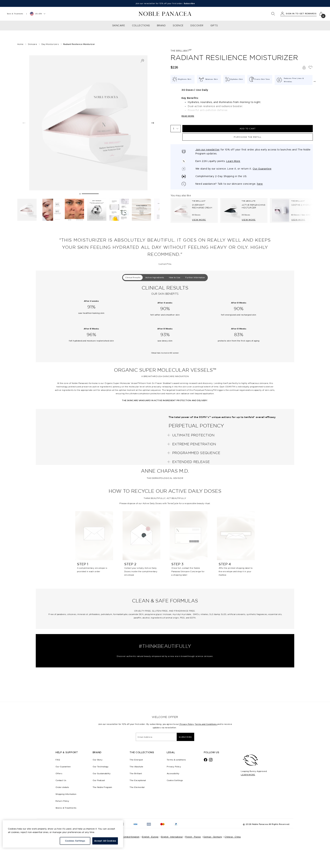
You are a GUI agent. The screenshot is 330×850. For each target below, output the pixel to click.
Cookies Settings (75, 840)
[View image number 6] (141, 210)
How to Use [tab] (174, 277)
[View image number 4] (97, 210)
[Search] (273, 14)
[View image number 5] (119, 210)
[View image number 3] (74, 210)
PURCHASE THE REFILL (247, 137)
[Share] (304, 67)
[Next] (314, 81)
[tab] (80, 193)
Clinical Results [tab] (133, 277)
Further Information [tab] (195, 277)
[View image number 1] (27, 210)
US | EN (38, 14)
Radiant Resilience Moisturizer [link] (79, 44)
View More (199, 219)
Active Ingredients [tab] (154, 277)
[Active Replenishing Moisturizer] (230, 210)
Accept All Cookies (105, 840)
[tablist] (165, 277)
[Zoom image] (142, 61)
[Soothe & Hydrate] (280, 210)
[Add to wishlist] (310, 67)
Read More (188, 116)
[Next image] (153, 122)
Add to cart (248, 128)
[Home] (165, 14)
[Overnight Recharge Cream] (181, 210)
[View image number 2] (52, 210)
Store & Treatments (15, 14)
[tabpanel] (165, 322)
